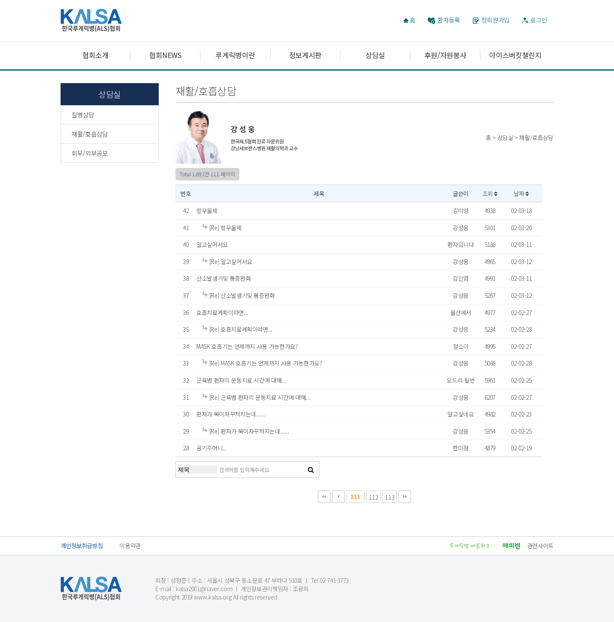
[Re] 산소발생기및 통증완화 (241, 295)
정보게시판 (305, 55)
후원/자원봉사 (445, 55)
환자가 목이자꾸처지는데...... (230, 414)
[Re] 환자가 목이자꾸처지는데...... (248, 431)
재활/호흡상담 (89, 133)
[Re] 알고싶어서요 (230, 261)
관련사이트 (540, 545)
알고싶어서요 (212, 244)
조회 (488, 193)
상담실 (375, 55)
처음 (324, 496)
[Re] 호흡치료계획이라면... (240, 329)
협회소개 (95, 55)
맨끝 (404, 496)
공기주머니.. (211, 448)
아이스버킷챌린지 (515, 55)
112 (373, 496)
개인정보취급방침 (82, 545)
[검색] (310, 469)
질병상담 (82, 114)
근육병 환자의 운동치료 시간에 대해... (241, 380)
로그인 (538, 19)
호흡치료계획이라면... (222, 312)
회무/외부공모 (89, 153)
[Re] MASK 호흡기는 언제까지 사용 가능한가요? (265, 363)
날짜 (520, 193)
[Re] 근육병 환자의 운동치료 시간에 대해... (259, 397)
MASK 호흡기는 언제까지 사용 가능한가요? (247, 346)
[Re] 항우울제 (225, 227)
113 (389, 496)
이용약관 (130, 545)
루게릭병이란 (235, 55)
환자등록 (448, 19)
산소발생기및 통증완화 (223, 278)
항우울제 (207, 210)
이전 (338, 496)
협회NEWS (165, 55)
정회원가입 (495, 19)
